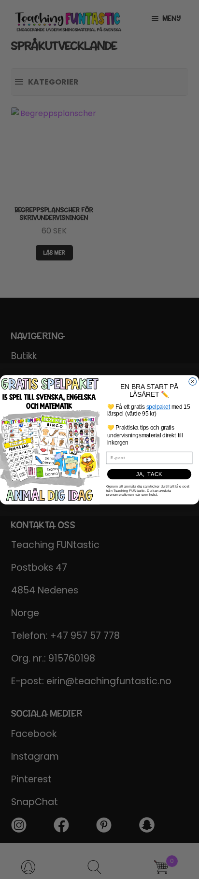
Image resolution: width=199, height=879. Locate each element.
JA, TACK (149, 474)
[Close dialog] (193, 381)
